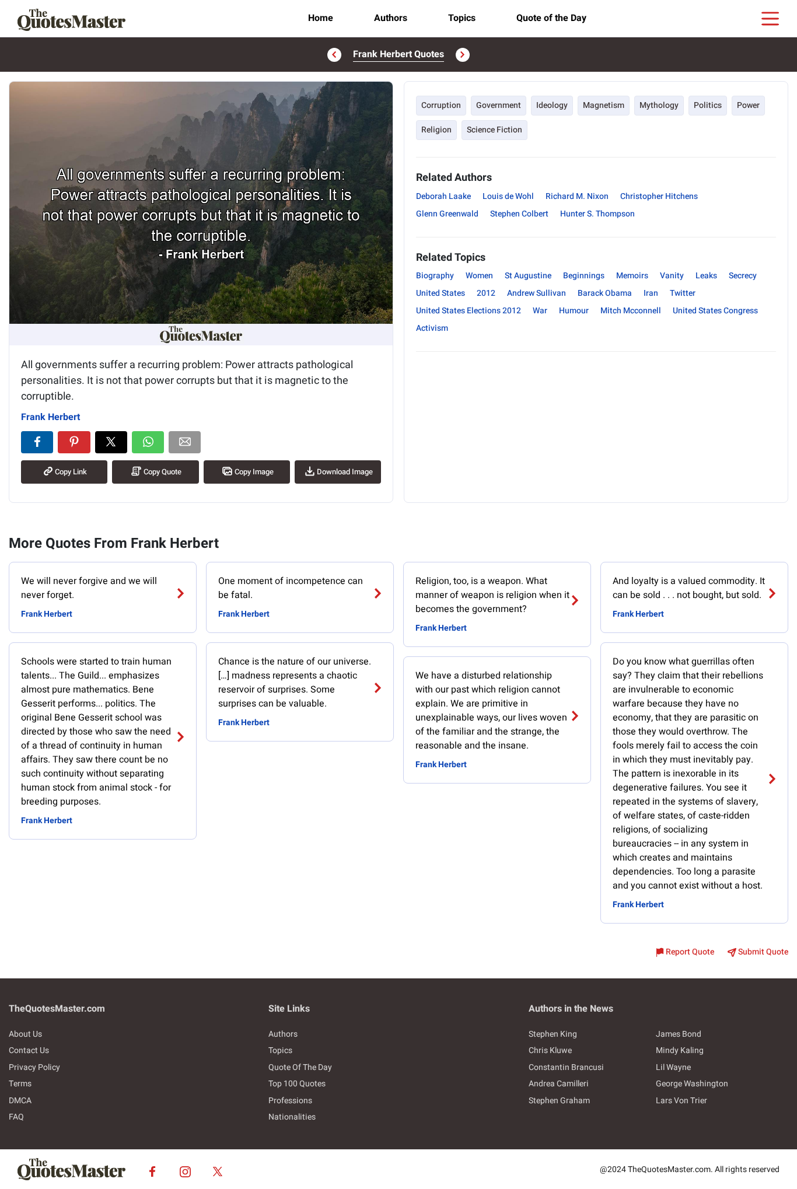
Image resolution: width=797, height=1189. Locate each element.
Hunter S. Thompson (597, 214)
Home (320, 18)
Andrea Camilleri (559, 1084)
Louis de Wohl (508, 196)
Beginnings (583, 276)
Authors (390, 18)
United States (440, 293)
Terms (20, 1084)
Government (498, 105)
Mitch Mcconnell (630, 311)
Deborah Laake (443, 196)
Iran (651, 293)
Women (479, 276)
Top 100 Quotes (297, 1084)
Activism (432, 328)
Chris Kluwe (550, 1050)
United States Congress (715, 311)
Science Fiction (494, 130)
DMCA (20, 1100)
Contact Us (29, 1050)
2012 (486, 293)
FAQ (16, 1117)
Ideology (552, 105)
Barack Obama (605, 293)
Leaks (706, 276)
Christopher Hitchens (659, 196)
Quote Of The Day (300, 1067)
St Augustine (528, 276)
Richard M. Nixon (577, 196)
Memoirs (632, 276)
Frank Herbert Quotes (398, 54)
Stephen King (553, 1034)
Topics (462, 18)
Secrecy (743, 276)
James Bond (678, 1034)
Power (748, 105)
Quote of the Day (551, 18)
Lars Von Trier (681, 1100)
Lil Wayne (673, 1067)
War (540, 311)
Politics (708, 105)
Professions (290, 1100)
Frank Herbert (50, 417)
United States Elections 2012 (468, 311)
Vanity (672, 276)
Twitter (682, 293)
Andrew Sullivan (536, 293)
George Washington (692, 1084)
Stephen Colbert (519, 214)
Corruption (441, 105)
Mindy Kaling (680, 1050)
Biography (435, 276)
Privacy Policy (34, 1067)
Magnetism (603, 105)
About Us (25, 1034)
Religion (436, 130)
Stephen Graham (559, 1100)
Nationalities (292, 1117)
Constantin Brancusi (566, 1067)
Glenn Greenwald (447, 214)
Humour (574, 311)
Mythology (659, 105)
